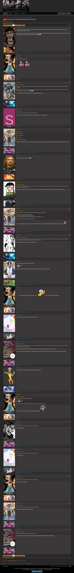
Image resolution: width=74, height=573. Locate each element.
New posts (5, 15)
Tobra (9, 173)
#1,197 (69, 449)
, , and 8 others (27, 391)
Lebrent (9, 385)
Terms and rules (58, 566)
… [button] (8, 25)
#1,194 (69, 367)
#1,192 (69, 315)
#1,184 (69, 108)
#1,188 (69, 208)
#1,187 (69, 181)
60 (13, 25)
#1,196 (69, 421)
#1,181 (69, 27)
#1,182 (69, 54)
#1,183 (69, 82)
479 (20, 25)
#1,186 (69, 155)
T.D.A (9, 199)
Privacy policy (64, 566)
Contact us (53, 566)
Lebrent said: (19, 424)
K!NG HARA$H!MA (9, 439)
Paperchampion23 (9, 359)
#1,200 (69, 529)
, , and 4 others (26, 51)
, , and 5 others (27, 205)
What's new (17, 13)
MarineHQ (9, 279)
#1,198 (69, 475)
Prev (4, 25)
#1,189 (69, 234)
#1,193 (69, 341)
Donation (10, 13)
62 (17, 25)
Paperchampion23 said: (21, 237)
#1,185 (69, 129)
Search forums (9, 15)
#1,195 (69, 394)
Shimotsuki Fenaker (9, 146)
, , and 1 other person (27, 152)
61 (15, 25)
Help (68, 566)
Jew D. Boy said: (20, 84)
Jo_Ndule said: (19, 210)
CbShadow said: (20, 531)
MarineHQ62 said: (20, 396)
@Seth (18, 295)
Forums (5, 13)
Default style (6, 566)
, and (26, 284)
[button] (13, 13)
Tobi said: (18, 57)
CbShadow (9, 252)
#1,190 (69, 261)
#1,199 (69, 502)
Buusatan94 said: (20, 184)
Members (23, 13)
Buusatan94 (9, 100)
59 (11, 25)
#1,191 (69, 287)
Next (23, 25)
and (23, 105)
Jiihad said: (19, 111)
